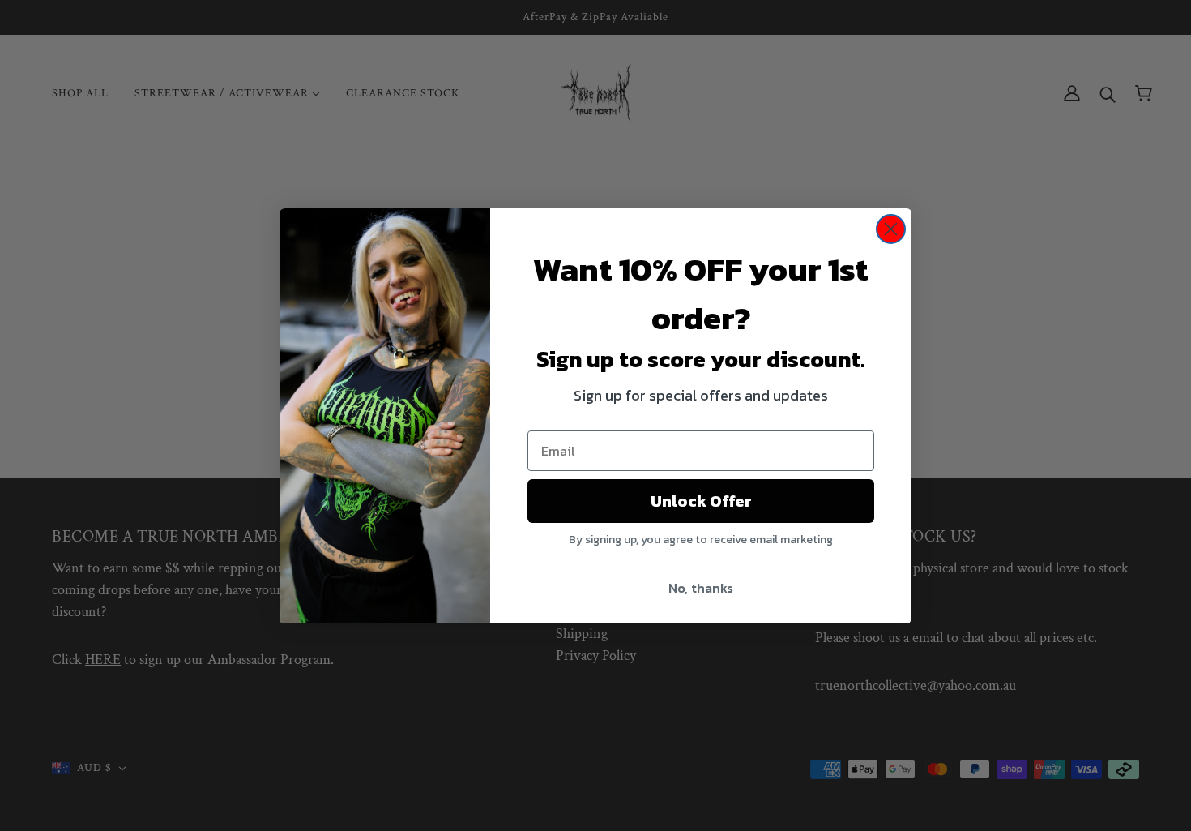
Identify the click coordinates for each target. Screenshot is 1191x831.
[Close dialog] (891, 229)
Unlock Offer (701, 501)
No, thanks (700, 588)
